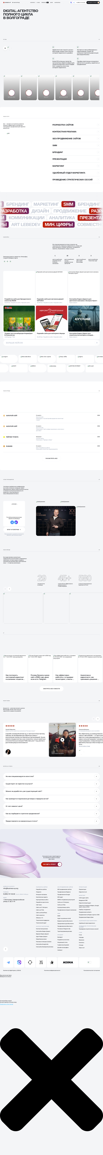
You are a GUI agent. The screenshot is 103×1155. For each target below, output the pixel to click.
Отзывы (81, 945)
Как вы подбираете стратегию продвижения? (23, 814)
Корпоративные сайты (42, 899)
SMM (54, 145)
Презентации (59, 159)
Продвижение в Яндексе (63, 892)
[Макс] (71, 2)
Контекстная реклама (64, 131)
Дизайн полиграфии (62, 947)
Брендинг (57, 152)
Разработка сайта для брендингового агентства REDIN (18, 299)
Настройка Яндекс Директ (43, 931)
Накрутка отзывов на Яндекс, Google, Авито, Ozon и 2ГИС (89, 906)
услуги (32, 2)
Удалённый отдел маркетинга (68, 173)
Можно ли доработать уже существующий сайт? (24, 791)
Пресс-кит (81, 947)
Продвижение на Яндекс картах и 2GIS (89, 914)
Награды (81, 937)
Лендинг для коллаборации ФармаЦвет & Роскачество (19, 334)
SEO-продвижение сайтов (66, 138)
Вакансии (81, 940)
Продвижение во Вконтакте (64, 926)
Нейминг (59, 950)
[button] (9, 589)
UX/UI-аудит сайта (84, 898)
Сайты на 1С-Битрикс (42, 907)
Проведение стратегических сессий (72, 179)
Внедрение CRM (83, 900)
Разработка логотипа (63, 939)
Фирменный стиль (62, 942)
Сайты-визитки (40, 915)
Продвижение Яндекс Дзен (86, 917)
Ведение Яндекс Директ (42, 934)
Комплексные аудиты (42, 897)
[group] (11, 87)
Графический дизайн (63, 945)
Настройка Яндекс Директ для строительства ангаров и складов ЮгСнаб (81, 334)
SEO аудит (60, 897)
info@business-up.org (10, 888)
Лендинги (38, 892)
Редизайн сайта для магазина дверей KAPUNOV (50, 299)
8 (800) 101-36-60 (9, 894)
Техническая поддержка (42, 920)
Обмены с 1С (39, 917)
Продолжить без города (6, 1004)
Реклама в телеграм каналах (43, 941)
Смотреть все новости (51, 688)
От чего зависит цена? (14, 806)
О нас (38, 2)
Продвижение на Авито (85, 912)
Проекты (45, 2)
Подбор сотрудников (84, 909)
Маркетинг (58, 166)
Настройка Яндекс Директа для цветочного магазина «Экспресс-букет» (83, 299)
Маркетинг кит (83, 892)
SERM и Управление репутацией (66, 899)
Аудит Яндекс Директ (41, 936)
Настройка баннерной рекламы (44, 946)
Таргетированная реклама (64, 931)
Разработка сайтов (62, 125)
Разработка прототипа (42, 902)
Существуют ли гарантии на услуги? (19, 784)
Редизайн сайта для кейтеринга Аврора (51, 333)
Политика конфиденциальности (52, 970)
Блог (51, 2)
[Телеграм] (73, 2)
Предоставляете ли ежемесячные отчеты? (21, 821)
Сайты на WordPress (41, 912)
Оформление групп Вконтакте (65, 923)
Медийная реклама (41, 939)
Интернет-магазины (41, 894)
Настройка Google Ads (42, 944)
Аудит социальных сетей (64, 918)
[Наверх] (5, 949)
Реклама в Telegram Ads (63, 928)
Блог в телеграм (13, 529)
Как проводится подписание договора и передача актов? (27, 799)
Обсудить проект (49, 864)
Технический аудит (41, 923)
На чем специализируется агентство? (20, 776)
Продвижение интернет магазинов (66, 910)
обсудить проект (93, 2)
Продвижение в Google (63, 894)
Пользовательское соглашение (92, 970)
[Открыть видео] (7, 48)
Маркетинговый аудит (85, 903)
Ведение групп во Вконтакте (64, 921)
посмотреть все (51, 458)
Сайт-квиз (39, 905)
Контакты (57, 2)
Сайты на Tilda (40, 910)
